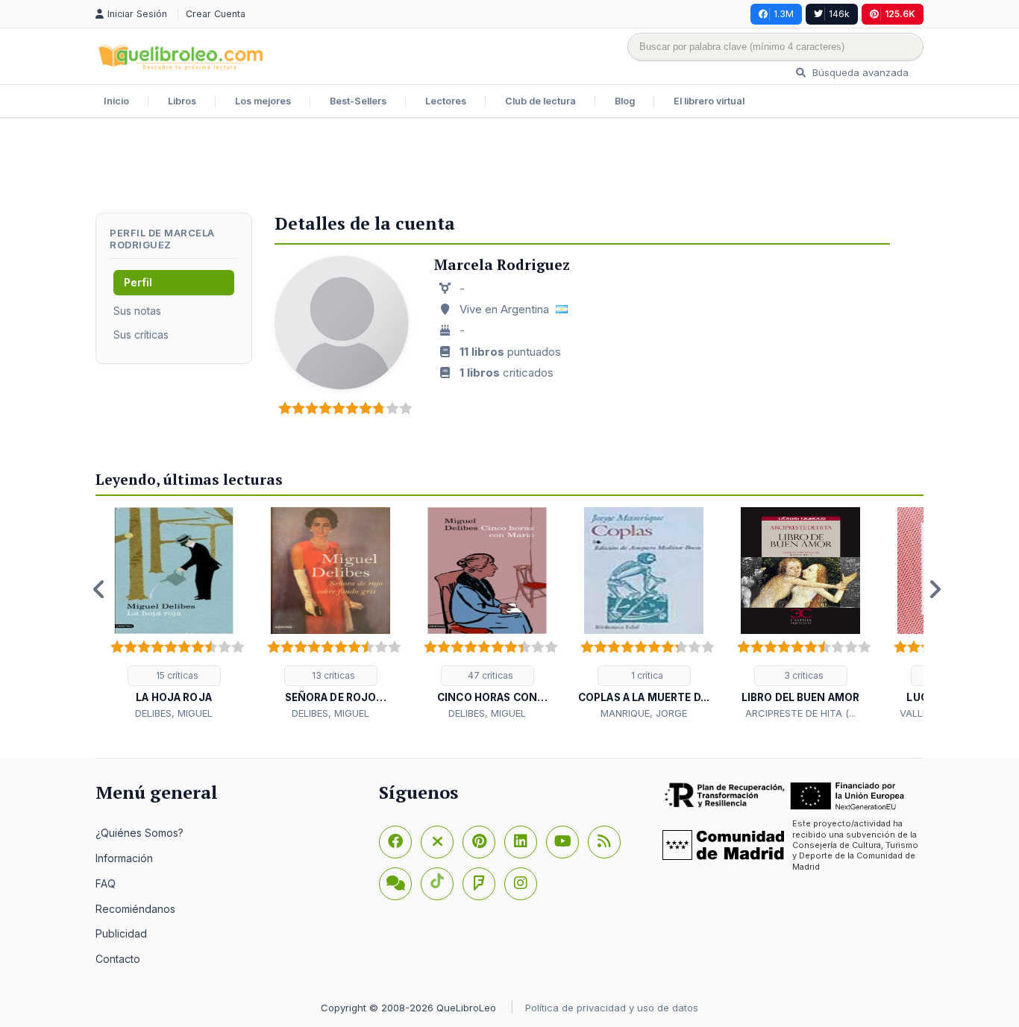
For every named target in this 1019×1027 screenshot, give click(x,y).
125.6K (900, 13)
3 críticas (803, 675)
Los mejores (263, 101)
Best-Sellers (358, 101)
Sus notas (137, 310)
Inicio (116, 101)
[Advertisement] (509, 167)
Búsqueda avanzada (859, 72)
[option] (173, 614)
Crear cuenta (215, 13)
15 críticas (176, 675)
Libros (182, 101)
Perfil (138, 282)
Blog (625, 101)
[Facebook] (395, 842)
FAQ (105, 883)
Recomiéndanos (135, 908)
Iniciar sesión (138, 13)
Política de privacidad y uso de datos (611, 1008)
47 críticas (489, 675)
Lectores (445, 101)
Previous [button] (99, 589)
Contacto (117, 958)
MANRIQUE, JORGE (644, 713)
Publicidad (121, 933)
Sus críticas (141, 334)
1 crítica (646, 675)
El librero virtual (709, 101)
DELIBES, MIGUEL (174, 713)
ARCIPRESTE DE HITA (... (800, 713)
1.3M (784, 13)
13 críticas (332, 675)
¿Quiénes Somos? (139, 832)
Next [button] (934, 589)
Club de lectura (540, 101)
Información (124, 858)
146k (839, 13)
